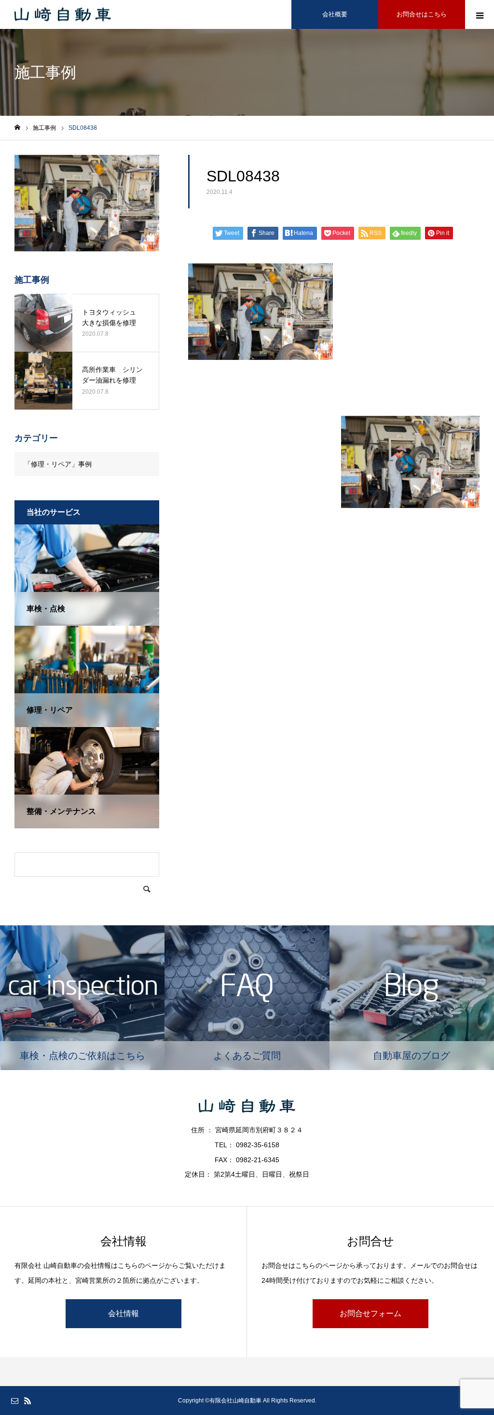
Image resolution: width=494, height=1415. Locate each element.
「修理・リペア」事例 (58, 464)
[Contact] (14, 1400)
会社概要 (334, 14)
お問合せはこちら (422, 14)
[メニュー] (479, 14)
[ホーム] (17, 127)
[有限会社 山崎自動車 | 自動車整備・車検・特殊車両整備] (62, 15)
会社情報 (123, 1313)
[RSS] (27, 1400)
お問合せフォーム (370, 1313)
